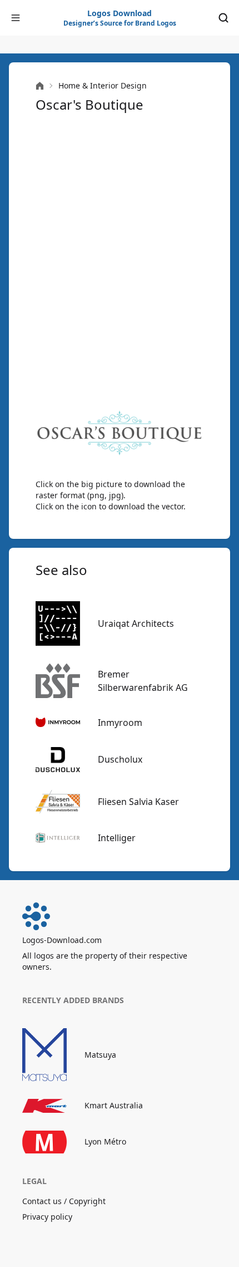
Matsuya (100, 1054)
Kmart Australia (113, 1105)
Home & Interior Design (102, 85)
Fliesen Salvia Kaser (138, 801)
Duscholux (120, 759)
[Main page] (40, 86)
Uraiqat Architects (136, 623)
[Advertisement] (119, 260)
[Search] (223, 18)
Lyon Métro (105, 1141)
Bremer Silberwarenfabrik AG (143, 681)
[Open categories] (15, 18)
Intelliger (117, 838)
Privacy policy (47, 1216)
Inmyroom (120, 722)
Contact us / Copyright (64, 1201)
